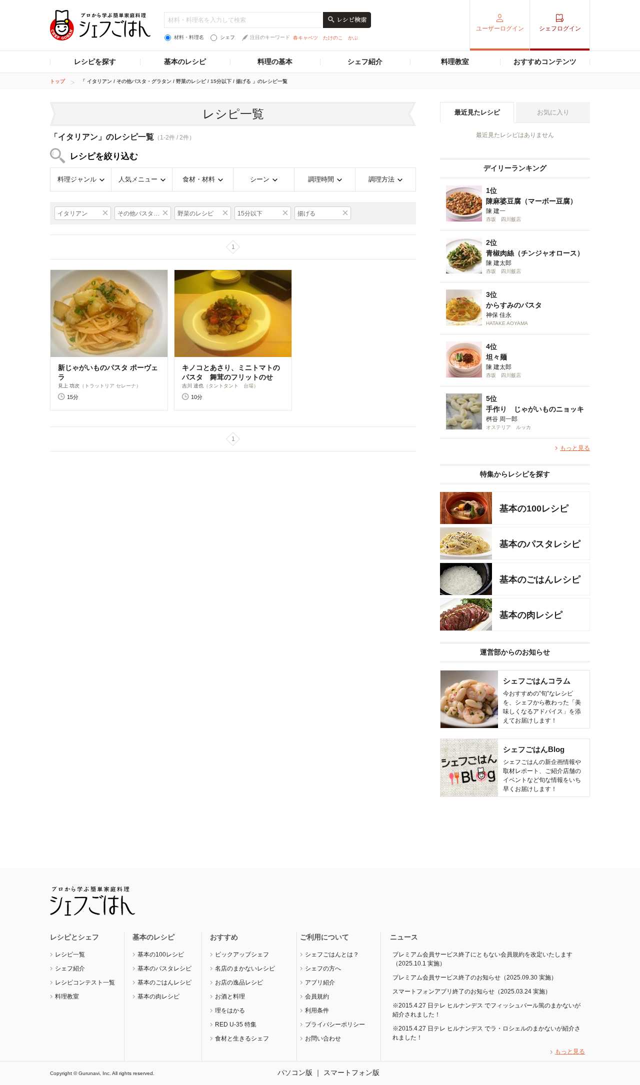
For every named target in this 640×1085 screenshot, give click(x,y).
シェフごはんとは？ (332, 954)
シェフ (227, 37)
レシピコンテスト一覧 (85, 982)
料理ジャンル (77, 179)
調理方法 (381, 179)
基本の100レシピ (161, 954)
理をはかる (230, 1010)
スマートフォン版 (352, 1072)
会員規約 (317, 996)
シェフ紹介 (365, 62)
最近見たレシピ (477, 112)
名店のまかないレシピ (245, 968)
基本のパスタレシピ (165, 968)
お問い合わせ (323, 1038)
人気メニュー (138, 179)
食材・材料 (198, 179)
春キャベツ (305, 37)
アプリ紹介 (320, 982)
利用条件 (317, 1010)
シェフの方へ (323, 968)
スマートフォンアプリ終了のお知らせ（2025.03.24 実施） (471, 991)
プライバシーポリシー (335, 1024)
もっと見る (575, 448)
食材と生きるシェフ (242, 1038)
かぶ (353, 37)
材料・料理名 (189, 37)
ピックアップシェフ (242, 954)
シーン (260, 179)
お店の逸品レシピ (239, 982)
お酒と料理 (230, 996)
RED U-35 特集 (235, 1024)
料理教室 (455, 62)
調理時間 (321, 179)
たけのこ (333, 37)
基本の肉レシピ (159, 996)
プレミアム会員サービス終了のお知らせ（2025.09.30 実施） (474, 977)
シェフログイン (560, 28)
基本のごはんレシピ (165, 982)
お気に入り (553, 112)
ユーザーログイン (500, 28)
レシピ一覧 (70, 954)
